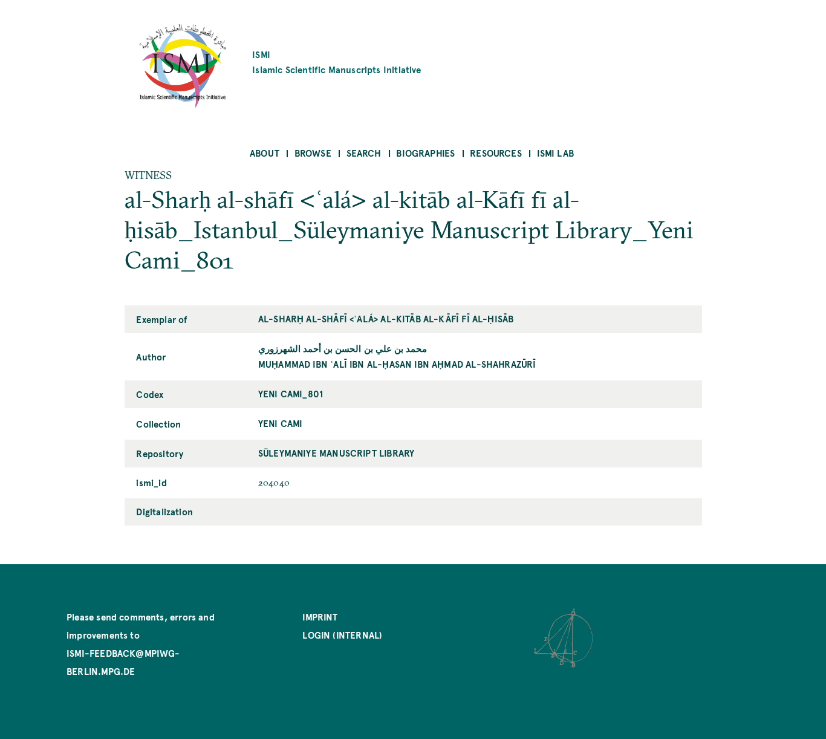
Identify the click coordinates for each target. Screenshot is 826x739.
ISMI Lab (555, 152)
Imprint (319, 616)
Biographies (425, 152)
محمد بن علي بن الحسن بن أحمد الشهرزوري (342, 348)
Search (364, 152)
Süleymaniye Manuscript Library (336, 452)
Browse (312, 152)
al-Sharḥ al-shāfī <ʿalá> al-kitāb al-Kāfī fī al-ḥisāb (386, 318)
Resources (496, 152)
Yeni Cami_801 (290, 393)
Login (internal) (342, 634)
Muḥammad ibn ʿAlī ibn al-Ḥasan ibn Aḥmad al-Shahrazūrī (397, 363)
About (264, 152)
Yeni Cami (280, 423)
